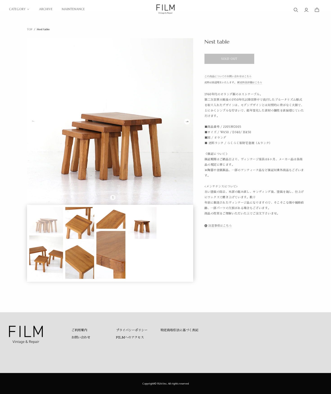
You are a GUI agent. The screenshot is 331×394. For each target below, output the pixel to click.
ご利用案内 (79, 330)
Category (17, 9)
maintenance (73, 9)
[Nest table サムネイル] (46, 220)
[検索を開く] (296, 10)
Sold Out (229, 59)
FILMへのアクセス (130, 337)
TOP (29, 29)
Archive (45, 9)
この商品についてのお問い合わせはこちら (228, 76)
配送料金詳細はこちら (249, 82)
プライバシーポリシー (131, 330)
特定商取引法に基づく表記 (179, 330)
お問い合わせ (80, 337)
